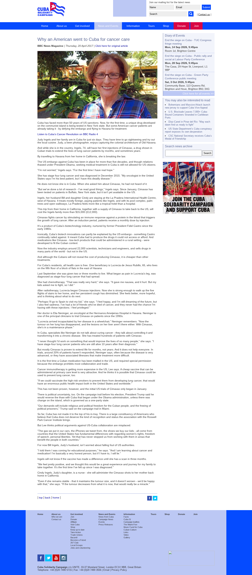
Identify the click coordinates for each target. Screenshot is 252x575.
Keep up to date (77, 530)
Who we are (56, 517)
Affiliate (73, 522)
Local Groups (76, 545)
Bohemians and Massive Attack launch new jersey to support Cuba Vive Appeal (187, 106)
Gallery (127, 537)
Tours (151, 25)
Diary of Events (175, 35)
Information (133, 25)
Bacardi (73, 537)
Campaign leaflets (131, 522)
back (47, 497)
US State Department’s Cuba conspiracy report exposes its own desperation (188, 130)
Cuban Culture (130, 530)
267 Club (74, 543)
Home (44, 25)
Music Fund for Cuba (133, 527)
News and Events (108, 25)
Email (106, 570)
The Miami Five (130, 524)
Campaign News (106, 519)
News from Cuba (106, 517)
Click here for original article (111, 45)
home (56, 497)
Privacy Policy (119, 570)
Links (126, 532)
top (41, 497)
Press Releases (106, 524)
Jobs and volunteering (80, 548)
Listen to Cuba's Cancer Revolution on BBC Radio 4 (67, 134)
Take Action (75, 532)
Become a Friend (78, 540)
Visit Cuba (75, 524)
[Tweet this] (155, 499)
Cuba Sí (127, 519)
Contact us (204, 14)
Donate (181, 25)
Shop (166, 25)
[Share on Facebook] (150, 499)
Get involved (82, 25)
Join (196, 25)
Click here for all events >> (198, 93)
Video (126, 535)
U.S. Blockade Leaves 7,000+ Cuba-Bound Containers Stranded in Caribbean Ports (186, 114)
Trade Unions (76, 535)
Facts (126, 517)
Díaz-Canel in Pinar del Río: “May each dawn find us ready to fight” (187, 123)
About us (61, 25)
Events (102, 522)
